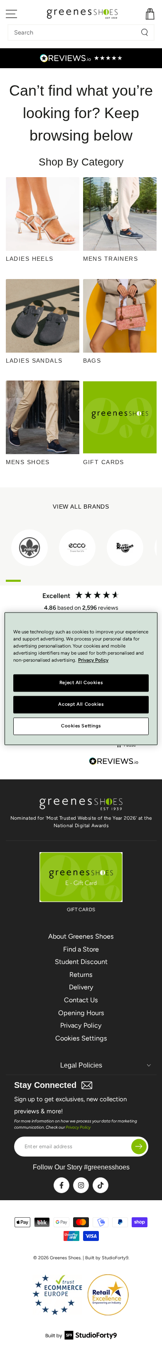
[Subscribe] (139, 1146)
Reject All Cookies (81, 682)
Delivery (81, 987)
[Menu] (12, 13)
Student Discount (81, 962)
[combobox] (74, 32)
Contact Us (81, 1000)
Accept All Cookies (80, 704)
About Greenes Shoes (81, 936)
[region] (81, 678)
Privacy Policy (81, 1025)
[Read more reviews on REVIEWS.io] (114, 762)
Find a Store (81, 949)
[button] (126, 745)
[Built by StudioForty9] (81, 1337)
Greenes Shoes (65, 1258)
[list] (81, 548)
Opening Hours (81, 1013)
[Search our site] (144, 32)
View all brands (81, 507)
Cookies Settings (81, 1038)
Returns (81, 975)
